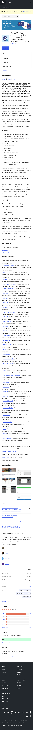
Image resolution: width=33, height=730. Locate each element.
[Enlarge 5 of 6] (29, 479)
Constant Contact (8, 401)
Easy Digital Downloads (9, 284)
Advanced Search (8, 363)
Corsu (6, 708)
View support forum (7, 643)
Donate (20, 685)
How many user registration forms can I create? (9, 516)
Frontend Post (7, 340)
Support (5, 70)
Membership (6, 382)
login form (22, 590)
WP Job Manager (8, 288)
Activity (5, 349)
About (3, 666)
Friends (5, 331)
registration (28, 590)
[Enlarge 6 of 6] (29, 488)
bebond (7, 564)
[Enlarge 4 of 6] (29, 470)
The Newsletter (7, 438)
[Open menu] (30, 2)
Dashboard (6, 387)
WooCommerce (7, 272)
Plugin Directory (6, 7)
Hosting (4, 672)
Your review (5, 627)
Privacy (4, 675)
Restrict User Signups (9, 312)
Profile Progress (7, 321)
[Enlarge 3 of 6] (14, 488)
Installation (6, 62)
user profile (28, 593)
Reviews (5, 58)
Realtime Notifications (9, 359)
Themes (19, 669)
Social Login (5, 250)
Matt (4, 696)
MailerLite (5, 298)
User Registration (27, 596)
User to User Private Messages (11, 375)
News (3, 669)
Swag (19, 688)
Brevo (4, 429)
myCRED (5, 317)
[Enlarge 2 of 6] (14, 479)
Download (5, 48)
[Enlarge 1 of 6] (14, 470)
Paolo (6, 553)
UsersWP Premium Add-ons (9, 451)
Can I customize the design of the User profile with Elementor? (11, 527)
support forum (5, 457)
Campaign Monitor (8, 408)
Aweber (5, 433)
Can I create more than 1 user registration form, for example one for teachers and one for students (11, 509)
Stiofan (14, 44)
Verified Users (6, 354)
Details (5, 54)
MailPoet (5, 302)
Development (7, 66)
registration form (20, 593)
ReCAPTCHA (5, 253)
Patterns (19, 675)
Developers (5, 685)
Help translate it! (27, 11)
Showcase (20, 666)
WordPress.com (7, 693)
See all (29, 627)
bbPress (5, 279)
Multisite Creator (7, 345)
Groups (5, 370)
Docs (13, 79)
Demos (9, 79)
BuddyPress (6, 701)
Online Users (6, 335)
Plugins (19, 672)
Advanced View (6, 601)
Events (19, 683)
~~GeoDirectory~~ (8, 265)
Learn (3, 680)
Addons (4, 79)
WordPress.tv (6, 688)
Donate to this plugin (7, 657)
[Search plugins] (17, 16)
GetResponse (6, 415)
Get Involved (21, 680)
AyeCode (7, 558)
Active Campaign (7, 422)
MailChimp (5, 293)
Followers (5, 326)
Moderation (6, 307)
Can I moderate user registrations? (11, 522)
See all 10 (29, 586)
